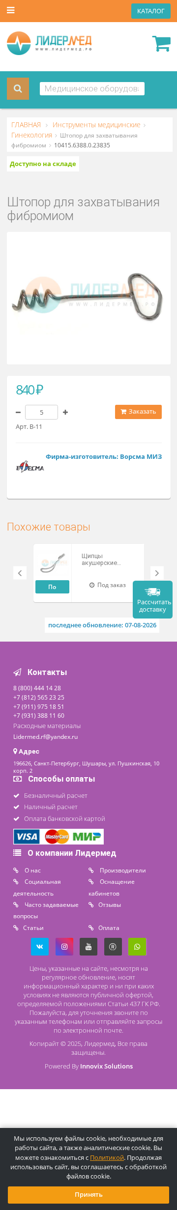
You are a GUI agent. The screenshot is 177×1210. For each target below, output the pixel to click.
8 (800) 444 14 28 (37, 688)
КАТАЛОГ (151, 11)
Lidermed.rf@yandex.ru (45, 736)
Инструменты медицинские (96, 124)
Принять (89, 1194)
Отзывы (109, 904)
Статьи (33, 927)
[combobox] (92, 88)
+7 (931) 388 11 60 (38, 715)
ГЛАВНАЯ (27, 124)
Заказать (141, 411)
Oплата (108, 927)
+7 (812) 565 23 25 (38, 697)
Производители (122, 870)
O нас (32, 870)
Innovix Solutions (106, 1066)
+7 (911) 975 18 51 (38, 706)
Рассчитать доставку (154, 606)
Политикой (107, 1158)
